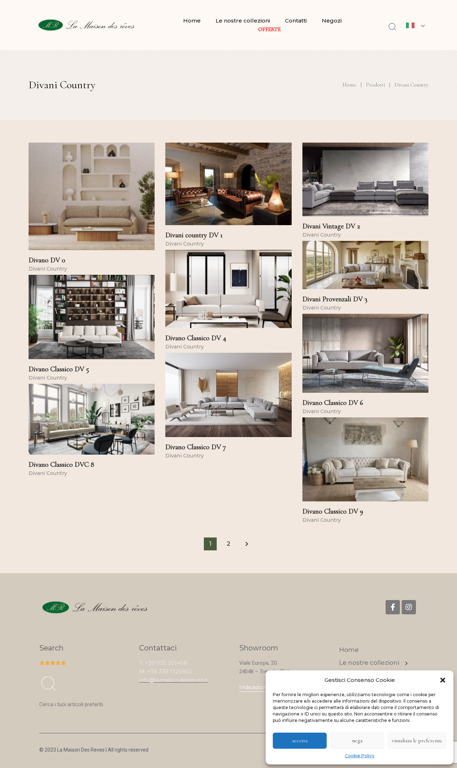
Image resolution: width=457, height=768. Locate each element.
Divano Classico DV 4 (195, 338)
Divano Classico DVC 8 (61, 464)
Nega (357, 740)
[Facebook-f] (393, 607)
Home (192, 20)
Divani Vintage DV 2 (331, 226)
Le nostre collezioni (243, 20)
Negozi (332, 20)
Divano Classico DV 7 (195, 447)
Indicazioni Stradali (264, 687)
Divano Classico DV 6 (332, 402)
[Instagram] (409, 607)
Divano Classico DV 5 (59, 369)
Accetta (299, 740)
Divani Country (48, 269)
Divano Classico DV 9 (332, 511)
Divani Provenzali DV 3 (334, 299)
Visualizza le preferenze (417, 740)
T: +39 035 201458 (163, 662)
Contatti (296, 20)
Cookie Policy (360, 755)
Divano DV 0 (47, 260)
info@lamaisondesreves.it (173, 680)
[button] (442, 680)
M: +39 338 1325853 (165, 671)
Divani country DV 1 (194, 235)
